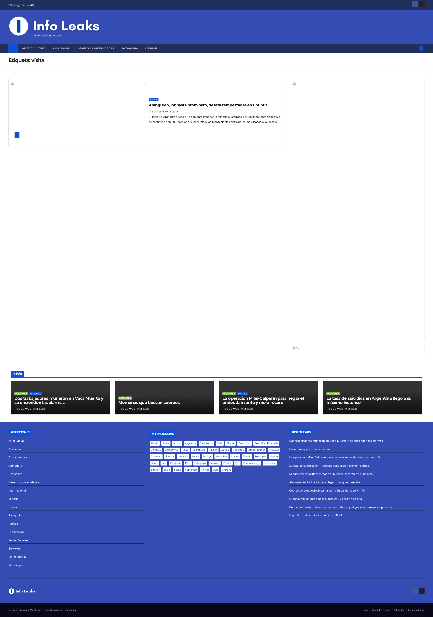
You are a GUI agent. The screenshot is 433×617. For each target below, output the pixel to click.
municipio (260, 456)
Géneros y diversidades (96, 48)
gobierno (156, 456)
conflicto (156, 449)
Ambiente (14, 449)
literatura (183, 456)
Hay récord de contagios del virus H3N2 (315, 515)
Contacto (376, 610)
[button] (416, 48)
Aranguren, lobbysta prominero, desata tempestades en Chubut (208, 105)
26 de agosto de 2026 (31, 409)
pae (164, 463)
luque (195, 456)
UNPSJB (226, 469)
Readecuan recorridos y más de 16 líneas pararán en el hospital (331, 474)
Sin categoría (17, 556)
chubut (230, 443)
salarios (155, 469)
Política (242, 394)
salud (167, 469)
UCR (215, 469)
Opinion (151, 48)
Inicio (387, 610)
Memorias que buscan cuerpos (149, 402)
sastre (177, 469)
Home (365, 610)
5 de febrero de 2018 (165, 111)
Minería (153, 99)
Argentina (190, 443)
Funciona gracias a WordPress (25, 610)
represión (270, 463)
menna (235, 456)
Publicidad (399, 610)
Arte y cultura (34, 48)
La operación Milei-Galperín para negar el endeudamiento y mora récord (263, 400)
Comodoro (61, 48)
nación (274, 456)
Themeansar (70, 610)
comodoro (244, 443)
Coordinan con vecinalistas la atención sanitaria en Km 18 (327, 490)
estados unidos (256, 449)
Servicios (14, 548)
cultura (213, 449)
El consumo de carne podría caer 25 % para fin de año (325, 498)
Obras (154, 463)
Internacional (17, 490)
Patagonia (130, 48)
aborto (154, 443)
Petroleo (214, 463)
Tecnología (15, 565)
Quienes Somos (416, 610)
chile (219, 443)
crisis (185, 449)
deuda (225, 449)
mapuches (221, 456)
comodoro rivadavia (266, 443)
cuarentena (199, 449)
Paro (187, 463)
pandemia (175, 463)
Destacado (21, 394)
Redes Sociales (18, 540)
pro (237, 463)
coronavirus (171, 449)
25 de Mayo (16, 441)
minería (247, 456)
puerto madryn (251, 463)
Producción (16, 532)
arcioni (177, 443)
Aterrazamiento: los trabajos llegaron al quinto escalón (325, 482)
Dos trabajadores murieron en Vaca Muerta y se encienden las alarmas (58, 400)
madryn (207, 456)
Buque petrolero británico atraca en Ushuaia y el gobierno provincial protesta (340, 507)
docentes (238, 449)
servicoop (191, 469)
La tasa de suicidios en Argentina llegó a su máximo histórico (369, 400)
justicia (169, 456)
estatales (274, 449)
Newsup (54, 610)
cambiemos (206, 443)
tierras (205, 469)
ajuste (166, 443)
